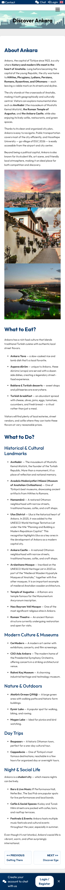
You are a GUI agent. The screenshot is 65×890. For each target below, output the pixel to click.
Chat (43, 2)
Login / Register (44, 881)
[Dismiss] (58, 881)
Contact (10, 2)
